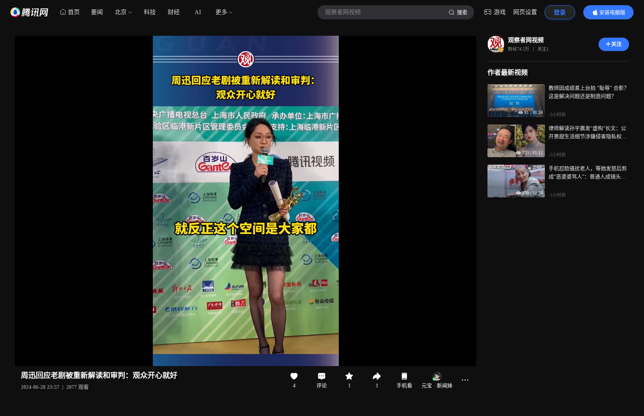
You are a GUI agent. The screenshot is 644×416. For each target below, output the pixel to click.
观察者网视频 (526, 40)
